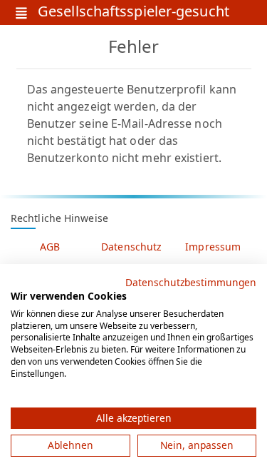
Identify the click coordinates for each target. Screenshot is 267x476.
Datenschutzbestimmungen (190, 282)
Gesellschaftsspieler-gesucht (133, 12)
